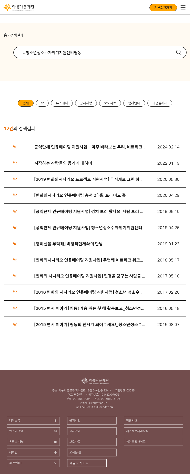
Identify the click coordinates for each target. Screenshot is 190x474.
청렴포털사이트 (136, 441)
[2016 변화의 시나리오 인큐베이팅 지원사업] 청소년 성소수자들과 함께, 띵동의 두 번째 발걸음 (89, 292)
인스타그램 (16, 431)
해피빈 (13, 452)
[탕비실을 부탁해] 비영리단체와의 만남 (68, 243)
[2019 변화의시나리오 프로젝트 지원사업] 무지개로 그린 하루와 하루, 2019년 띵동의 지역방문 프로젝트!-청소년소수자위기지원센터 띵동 (89, 179)
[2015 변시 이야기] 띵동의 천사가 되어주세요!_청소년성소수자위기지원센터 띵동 (89, 324)
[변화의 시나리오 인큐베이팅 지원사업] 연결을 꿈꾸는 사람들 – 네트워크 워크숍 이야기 (89, 276)
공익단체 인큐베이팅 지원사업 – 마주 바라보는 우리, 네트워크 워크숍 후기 (89, 147)
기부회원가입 (163, 8)
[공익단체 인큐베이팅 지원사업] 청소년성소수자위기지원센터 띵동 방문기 (89, 227)
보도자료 (110, 103)
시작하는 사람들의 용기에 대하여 (63, 163)
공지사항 (86, 103)
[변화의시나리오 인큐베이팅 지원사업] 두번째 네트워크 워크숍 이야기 (89, 260)
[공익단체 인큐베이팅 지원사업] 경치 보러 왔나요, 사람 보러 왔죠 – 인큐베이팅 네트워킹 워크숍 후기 (89, 211)
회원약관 (131, 420)
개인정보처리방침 (137, 431)
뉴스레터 (62, 103)
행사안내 (134, 103)
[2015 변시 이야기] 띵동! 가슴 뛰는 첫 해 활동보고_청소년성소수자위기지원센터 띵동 (89, 308)
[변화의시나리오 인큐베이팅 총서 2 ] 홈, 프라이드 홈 (80, 195)
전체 (26, 103)
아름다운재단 (95, 381)
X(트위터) (15, 463)
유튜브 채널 (16, 441)
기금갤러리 (159, 103)
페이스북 (14, 420)
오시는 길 (75, 452)
